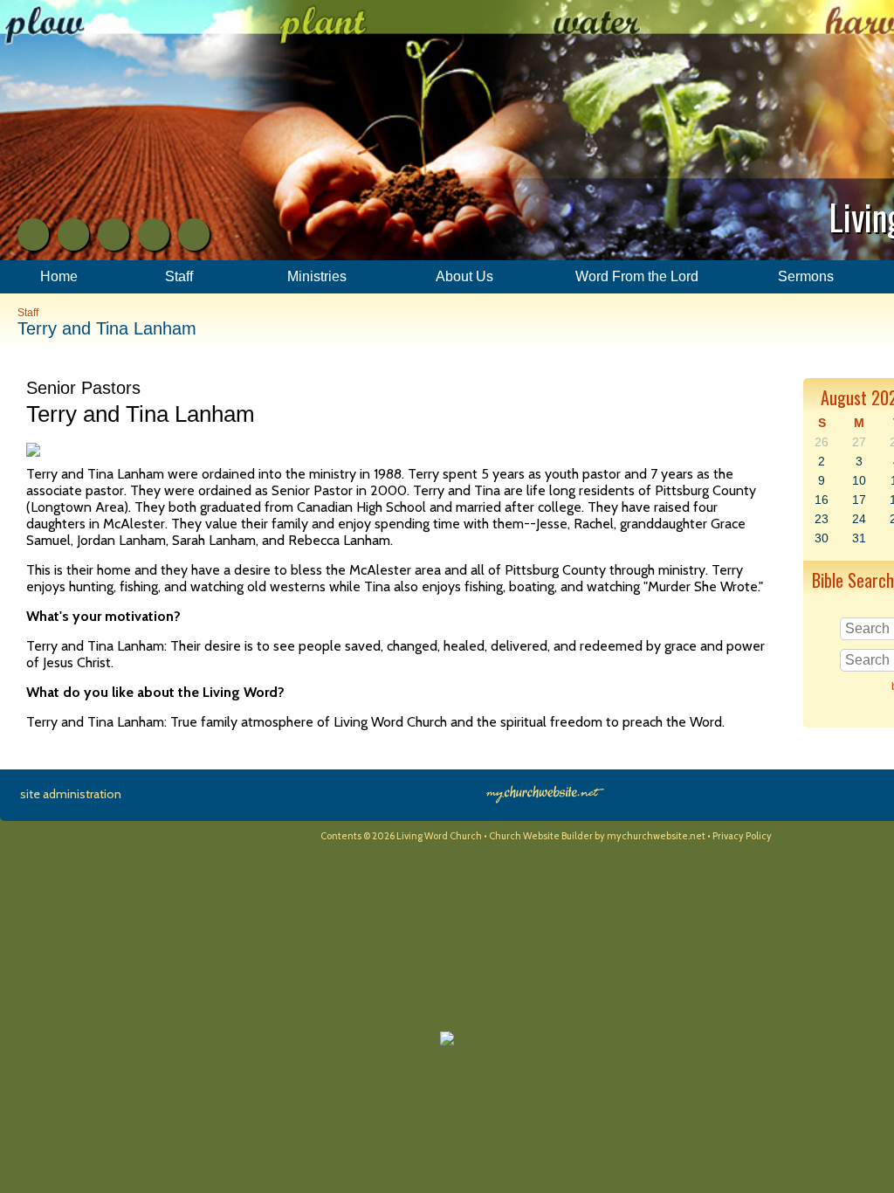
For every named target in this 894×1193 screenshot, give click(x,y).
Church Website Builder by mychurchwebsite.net (597, 836)
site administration (70, 794)
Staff (27, 313)
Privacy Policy (742, 836)
